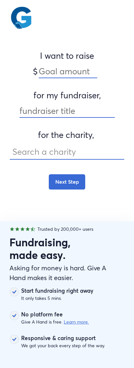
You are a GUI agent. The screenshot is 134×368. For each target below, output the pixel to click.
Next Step (67, 181)
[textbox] (67, 151)
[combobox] (67, 152)
